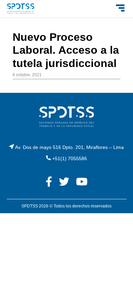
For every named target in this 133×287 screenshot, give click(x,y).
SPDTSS (29, 206)
